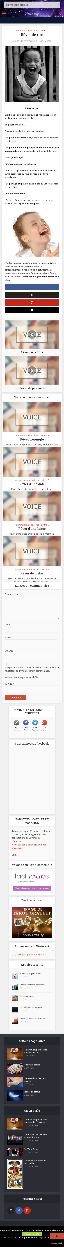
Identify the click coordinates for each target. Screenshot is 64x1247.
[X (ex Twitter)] (11, 1210)
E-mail (9, 637)
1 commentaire (31, 1152)
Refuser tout (56, 1243)
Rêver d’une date (32, 484)
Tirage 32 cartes (32, 1064)
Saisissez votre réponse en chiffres (22, 677)
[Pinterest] (27, 1210)
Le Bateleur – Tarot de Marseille (35, 1162)
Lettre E (45, 435)
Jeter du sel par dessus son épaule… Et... (35, 1051)
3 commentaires (31, 1125)
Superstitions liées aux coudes (35, 1079)
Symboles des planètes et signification (35, 1136)
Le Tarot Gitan (31, 1149)
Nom (8, 624)
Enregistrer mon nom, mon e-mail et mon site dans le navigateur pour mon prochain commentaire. (32, 669)
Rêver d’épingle (32, 439)
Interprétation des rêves (27, 30)
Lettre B (45, 569)
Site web (9, 650)
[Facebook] (19, 1210)
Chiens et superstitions (30, 973)
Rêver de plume (32, 1091)
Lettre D (45, 480)
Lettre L (45, 525)
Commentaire (11, 594)
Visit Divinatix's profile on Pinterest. (29, 954)
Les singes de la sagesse (31, 1007)
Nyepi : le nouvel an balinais (32, 1018)
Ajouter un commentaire (24, 41)
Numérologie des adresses (32, 984)
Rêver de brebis (32, 573)
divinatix (47, 41)
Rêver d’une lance (32, 529)
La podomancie (27, 996)
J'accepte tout (32, 1233)
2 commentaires (31, 1140)
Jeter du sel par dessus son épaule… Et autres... (35, 1121)
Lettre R (45, 30)
